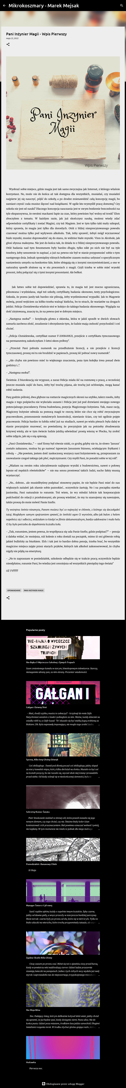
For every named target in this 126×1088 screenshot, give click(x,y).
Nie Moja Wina (33, 1009)
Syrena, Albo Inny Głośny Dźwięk (42, 759)
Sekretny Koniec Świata (37, 811)
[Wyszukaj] (83, 5)
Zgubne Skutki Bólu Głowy (39, 957)
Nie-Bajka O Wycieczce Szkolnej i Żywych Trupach (50, 662)
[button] (8, 45)
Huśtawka (31, 1062)
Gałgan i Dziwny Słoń (36, 707)
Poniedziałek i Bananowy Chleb (41, 864)
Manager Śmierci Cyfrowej (39, 905)
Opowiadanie (13, 590)
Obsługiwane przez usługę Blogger (64, 1083)
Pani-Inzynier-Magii (33, 590)
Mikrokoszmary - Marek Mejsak (44, 5)
